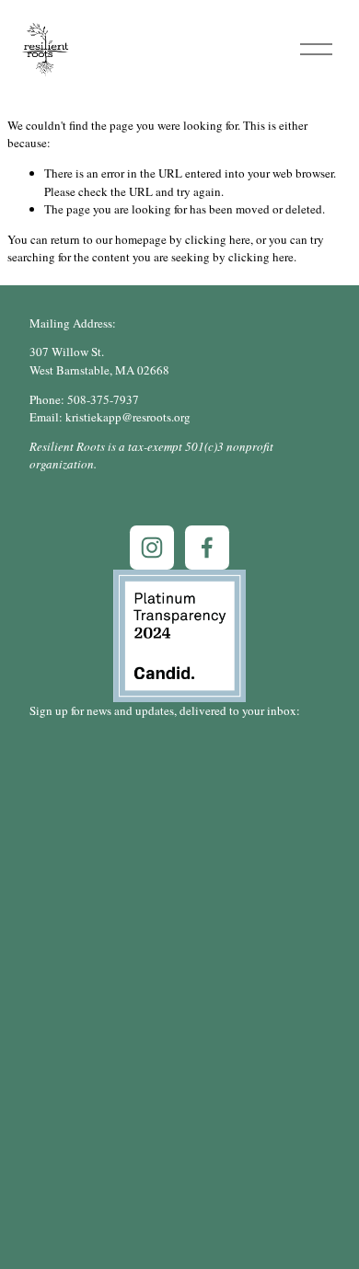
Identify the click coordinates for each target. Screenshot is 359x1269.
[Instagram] (152, 547)
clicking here (217, 239)
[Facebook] (207, 547)
